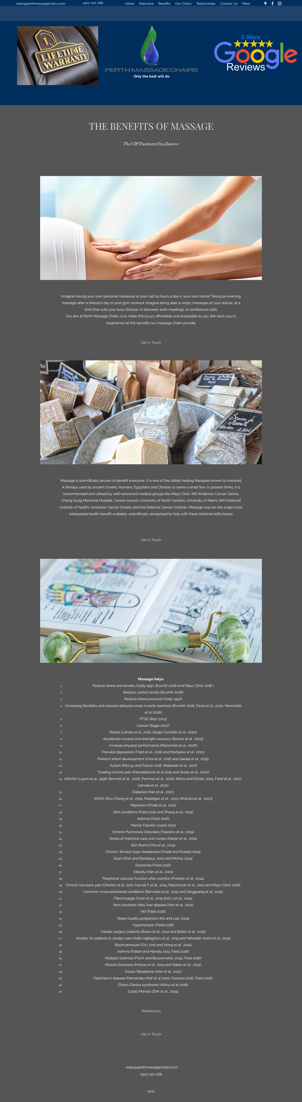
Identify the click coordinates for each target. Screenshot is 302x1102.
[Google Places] (265, 3)
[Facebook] (272, 3)
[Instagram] (279, 3)
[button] (151, 342)
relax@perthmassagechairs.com (40, 3)
